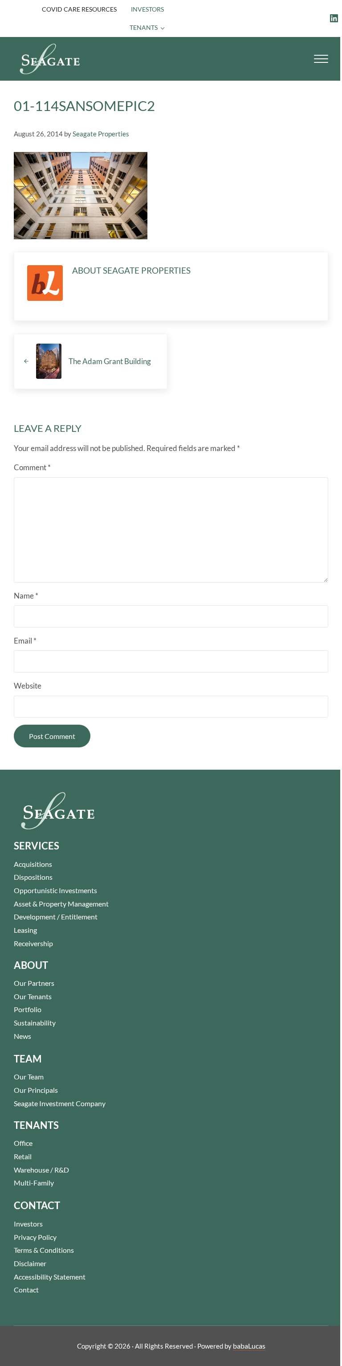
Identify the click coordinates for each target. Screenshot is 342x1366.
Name (26, 595)
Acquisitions (33, 864)
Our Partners (34, 983)
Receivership (33, 943)
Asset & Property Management (61, 903)
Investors (28, 1223)
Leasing (25, 930)
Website (27, 685)
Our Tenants (33, 996)
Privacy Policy (35, 1237)
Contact (26, 1289)
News (22, 1036)
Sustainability (35, 1022)
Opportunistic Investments (55, 890)
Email (25, 640)
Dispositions (33, 877)
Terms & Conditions (44, 1250)
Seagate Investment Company (60, 1103)
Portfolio (27, 1009)
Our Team (29, 1076)
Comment (32, 467)
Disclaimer (30, 1263)
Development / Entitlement (56, 916)
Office (23, 1143)
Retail (23, 1156)
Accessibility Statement (50, 1276)
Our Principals (36, 1090)
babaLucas (249, 1345)
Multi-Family (34, 1182)
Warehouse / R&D (41, 1169)
